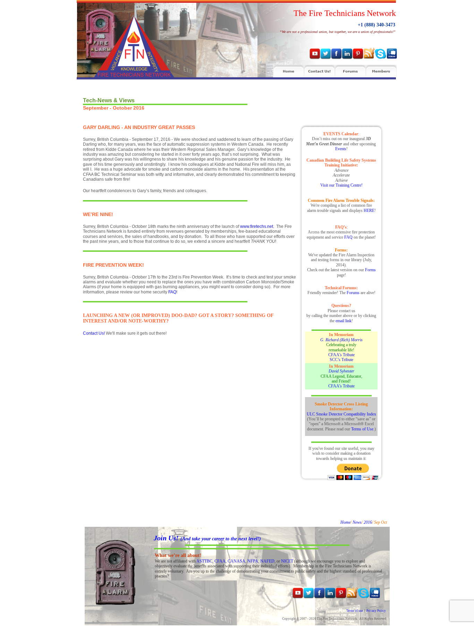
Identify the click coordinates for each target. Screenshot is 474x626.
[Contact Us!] (319, 71)
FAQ (172, 292)
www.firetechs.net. (257, 226)
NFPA (252, 561)
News (357, 522)
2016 (368, 522)
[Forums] (350, 71)
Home (345, 522)
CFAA (220, 561)
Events (340, 148)
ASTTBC (204, 561)
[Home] (288, 71)
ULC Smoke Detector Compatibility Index (341, 414)
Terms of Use (362, 429)
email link (344, 320)
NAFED (267, 561)
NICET (287, 561)
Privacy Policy (376, 610)
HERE (369, 210)
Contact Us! (94, 333)
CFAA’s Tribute (341, 354)
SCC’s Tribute (341, 359)
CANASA (236, 561)
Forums (353, 292)
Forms (370, 269)
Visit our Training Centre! (341, 185)
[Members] (381, 71)
